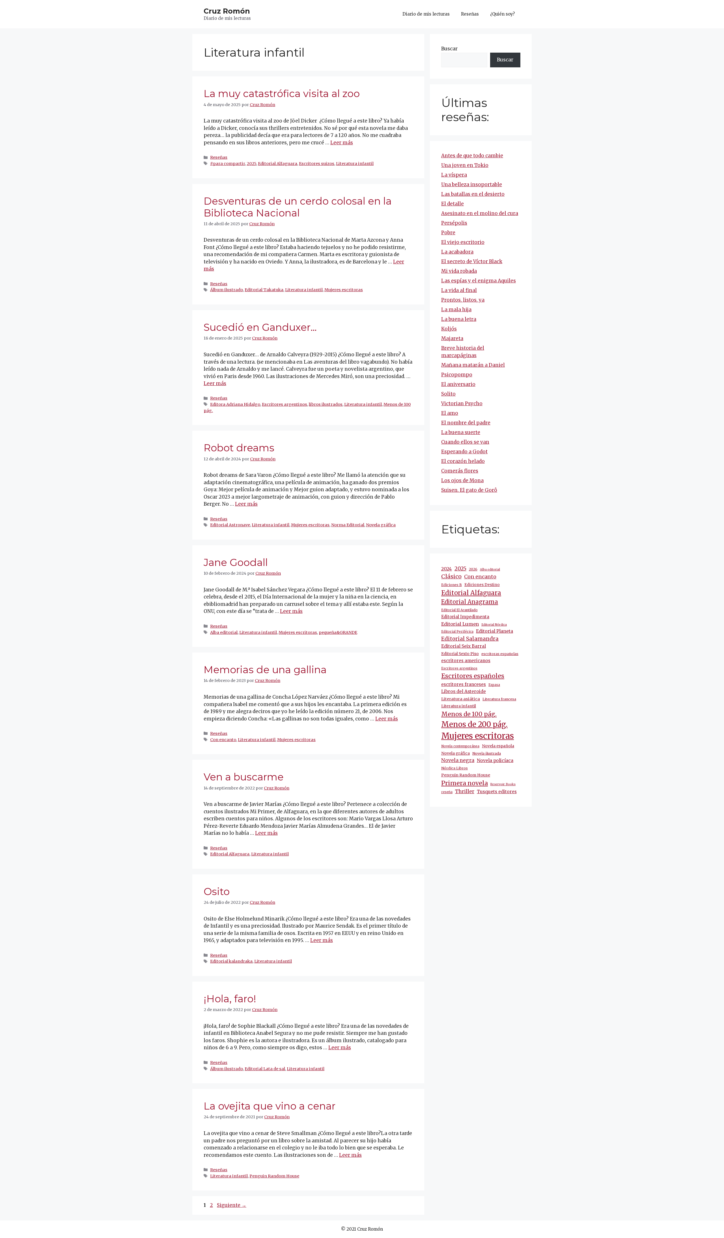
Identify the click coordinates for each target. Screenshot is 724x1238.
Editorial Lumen (460, 624)
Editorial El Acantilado (459, 610)
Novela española (498, 745)
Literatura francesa (499, 699)
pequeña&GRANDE (338, 632)
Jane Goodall (236, 562)
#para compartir (227, 163)
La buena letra (458, 319)
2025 (251, 163)
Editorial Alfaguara (277, 163)
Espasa (494, 685)
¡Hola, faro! (230, 999)
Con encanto (223, 739)
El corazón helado (463, 461)
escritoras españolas (499, 654)
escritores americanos (465, 660)
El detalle (452, 204)
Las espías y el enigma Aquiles (478, 281)
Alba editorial (224, 632)
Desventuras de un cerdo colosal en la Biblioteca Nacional (298, 207)
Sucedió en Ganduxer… (260, 327)
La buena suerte (460, 432)
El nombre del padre (465, 423)
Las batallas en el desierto (473, 194)
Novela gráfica (381, 524)
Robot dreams (239, 448)
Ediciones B (451, 585)
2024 (446, 569)
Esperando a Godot (464, 452)
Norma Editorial (347, 524)
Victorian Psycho (461, 403)
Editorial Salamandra (470, 639)
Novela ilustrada (486, 753)
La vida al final (459, 290)
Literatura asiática (460, 698)
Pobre (448, 232)
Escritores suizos (316, 163)
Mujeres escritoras (343, 289)
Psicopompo (456, 375)
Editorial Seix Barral (463, 646)
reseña (447, 792)
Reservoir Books (503, 784)
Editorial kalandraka (231, 961)
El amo (449, 413)
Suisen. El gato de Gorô (469, 490)
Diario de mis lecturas (426, 14)
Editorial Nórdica (494, 624)
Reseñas (470, 14)
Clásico (451, 576)
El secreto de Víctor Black (471, 261)
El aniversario (458, 384)
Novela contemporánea (460, 746)
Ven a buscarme (244, 777)
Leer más (341, 143)
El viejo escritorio (462, 242)
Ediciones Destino (482, 584)
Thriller (464, 791)
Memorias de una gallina (265, 670)
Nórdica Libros (454, 768)
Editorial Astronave (230, 524)
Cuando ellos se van (465, 442)
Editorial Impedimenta (465, 616)
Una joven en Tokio (464, 165)
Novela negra (457, 760)
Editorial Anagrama (469, 602)
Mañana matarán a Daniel (473, 365)
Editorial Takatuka (264, 289)
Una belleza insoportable (471, 184)
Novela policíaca (495, 760)
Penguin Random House (274, 1176)
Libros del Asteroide (463, 691)
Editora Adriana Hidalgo (235, 404)
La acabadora (457, 252)
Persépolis (454, 223)
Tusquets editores (497, 791)
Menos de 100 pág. (469, 714)
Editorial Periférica (457, 632)
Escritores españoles (472, 676)
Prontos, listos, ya (462, 300)
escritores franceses (463, 684)
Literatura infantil (355, 163)
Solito (448, 394)
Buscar (449, 49)
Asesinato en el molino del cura (479, 213)
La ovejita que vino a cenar (269, 1106)
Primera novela (464, 783)
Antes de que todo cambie (472, 156)
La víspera (454, 175)
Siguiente (231, 1205)
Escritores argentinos (284, 404)
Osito (217, 891)
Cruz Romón (227, 11)
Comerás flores (459, 471)
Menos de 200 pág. (474, 724)
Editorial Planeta (494, 631)
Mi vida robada (459, 271)
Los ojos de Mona (462, 480)
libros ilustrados (325, 404)
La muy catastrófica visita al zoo (282, 93)
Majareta (452, 338)
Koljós (449, 329)
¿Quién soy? (502, 14)
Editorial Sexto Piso (460, 653)
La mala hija (456, 309)
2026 (473, 569)
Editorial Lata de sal (265, 1068)
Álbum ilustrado (226, 289)
